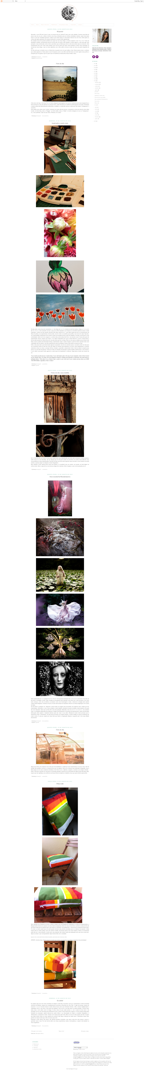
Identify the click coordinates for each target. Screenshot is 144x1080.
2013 (95, 78)
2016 (95, 73)
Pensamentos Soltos (63, 24)
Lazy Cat (62, 329)
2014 (95, 76)
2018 (95, 69)
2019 (95, 67)
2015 (95, 75)
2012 (95, 80)
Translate (83, 1049)
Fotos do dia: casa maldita (60, 373)
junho (96, 109)
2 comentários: (44, 56)
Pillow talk (60, 784)
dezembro (97, 82)
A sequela (37, 1006)
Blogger (75, 1068)
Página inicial (61, 1031)
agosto (96, 90)
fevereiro (97, 116)
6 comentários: (44, 993)
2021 (95, 63)
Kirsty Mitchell (53, 698)
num (52, 329)
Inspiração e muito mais (60, 123)
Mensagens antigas (85, 1031)
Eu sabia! (60, 1001)
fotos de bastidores (77, 709)
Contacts (80, 24)
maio (96, 111)
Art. (65, 332)
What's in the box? (45, 24)
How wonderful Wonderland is (60, 477)
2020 (95, 65)
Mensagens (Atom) (40, 1033)
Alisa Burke (35, 330)
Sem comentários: (45, 115)
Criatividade (73, 24)
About (37, 24)
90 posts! (60, 31)
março (96, 114)
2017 (95, 71)
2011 (95, 121)
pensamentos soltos (38, 58)
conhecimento (74, 698)
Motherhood (54, 24)
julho (96, 107)
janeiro (96, 118)
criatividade (35, 1045)
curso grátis (86, 329)
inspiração (37, 365)
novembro (97, 84)
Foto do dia (60, 64)
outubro (97, 86)
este (43, 698)
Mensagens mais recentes (36, 1031)
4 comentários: (44, 363)
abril (96, 113)
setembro (97, 88)
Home (32, 24)
